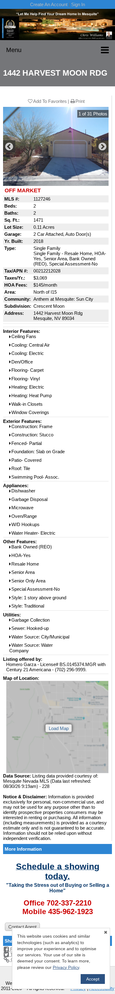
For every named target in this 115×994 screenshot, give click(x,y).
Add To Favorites (50, 101)
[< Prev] (9, 146)
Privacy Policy (66, 967)
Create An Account (48, 4)
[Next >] (102, 146)
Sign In (78, 4)
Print (80, 101)
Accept (92, 979)
